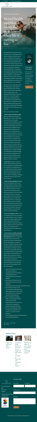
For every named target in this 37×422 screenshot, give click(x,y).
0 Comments (8, 348)
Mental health (11, 14)
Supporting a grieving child (9, 344)
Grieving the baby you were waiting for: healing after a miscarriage (27, 347)
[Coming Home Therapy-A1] (6, 380)
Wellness (17, 14)
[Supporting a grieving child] (9, 338)
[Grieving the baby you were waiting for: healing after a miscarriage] (27, 338)
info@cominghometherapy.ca (16, 1)
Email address (16, 390)
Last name (27, 383)
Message (15, 396)
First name (16, 383)
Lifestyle (6, 14)
